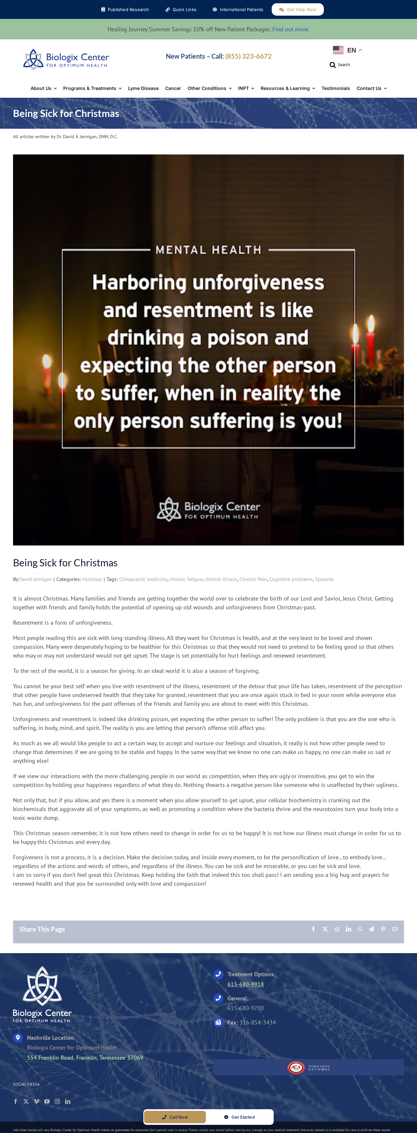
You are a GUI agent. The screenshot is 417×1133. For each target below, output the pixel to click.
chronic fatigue (186, 579)
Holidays (92, 579)
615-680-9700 (245, 1008)
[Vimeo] (36, 1101)
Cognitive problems (291, 579)
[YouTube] (47, 1101)
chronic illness (221, 579)
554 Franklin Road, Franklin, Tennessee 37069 (85, 1057)
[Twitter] (26, 1101)
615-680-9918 (245, 984)
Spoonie (324, 579)
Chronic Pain (253, 579)
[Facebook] (15, 1101)
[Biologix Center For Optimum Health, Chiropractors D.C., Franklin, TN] (254, 1041)
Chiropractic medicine (143, 579)
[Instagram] (57, 1101)
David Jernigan (35, 579)
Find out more (290, 29)
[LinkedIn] (67, 1101)
